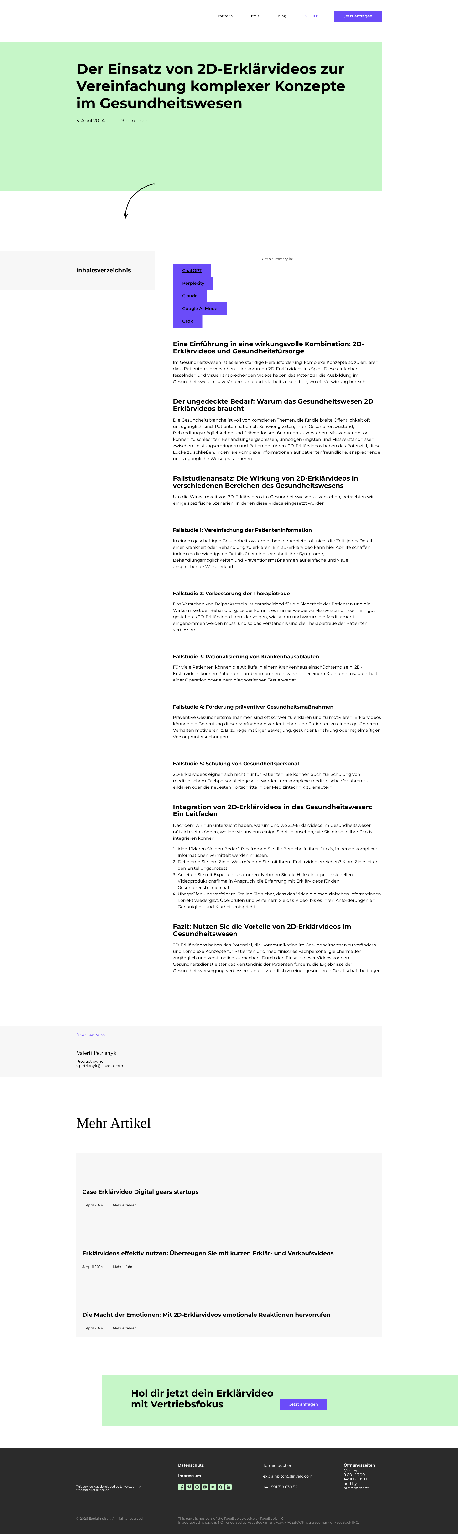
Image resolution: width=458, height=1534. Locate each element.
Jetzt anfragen (358, 16)
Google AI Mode (199, 308)
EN (305, 16)
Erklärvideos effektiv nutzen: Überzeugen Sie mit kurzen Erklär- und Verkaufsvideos (208, 1253)
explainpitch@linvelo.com (288, 1476)
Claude (190, 296)
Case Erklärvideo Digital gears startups (140, 1192)
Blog (282, 16)
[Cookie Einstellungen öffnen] (10, 1528)
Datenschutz (191, 1465)
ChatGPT (192, 270)
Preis (255, 16)
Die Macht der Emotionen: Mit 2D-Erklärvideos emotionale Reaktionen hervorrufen (206, 1314)
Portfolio (225, 16)
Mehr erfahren (124, 1205)
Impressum (189, 1476)
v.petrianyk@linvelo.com (99, 1066)
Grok (187, 321)
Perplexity (193, 283)
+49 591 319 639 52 (280, 1487)
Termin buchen (277, 1465)
